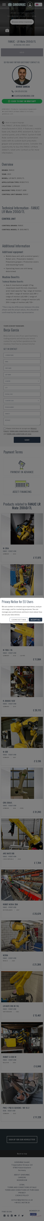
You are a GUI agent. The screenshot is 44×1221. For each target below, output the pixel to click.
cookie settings (19, 619)
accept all (35, 619)
